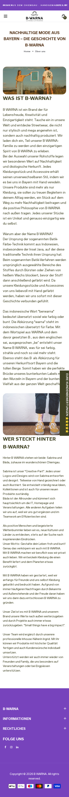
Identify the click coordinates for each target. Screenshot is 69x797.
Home (27, 51)
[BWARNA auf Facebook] (5, 747)
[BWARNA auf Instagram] (11, 747)
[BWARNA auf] (17, 747)
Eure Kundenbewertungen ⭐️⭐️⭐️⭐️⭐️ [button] (67, 403)
